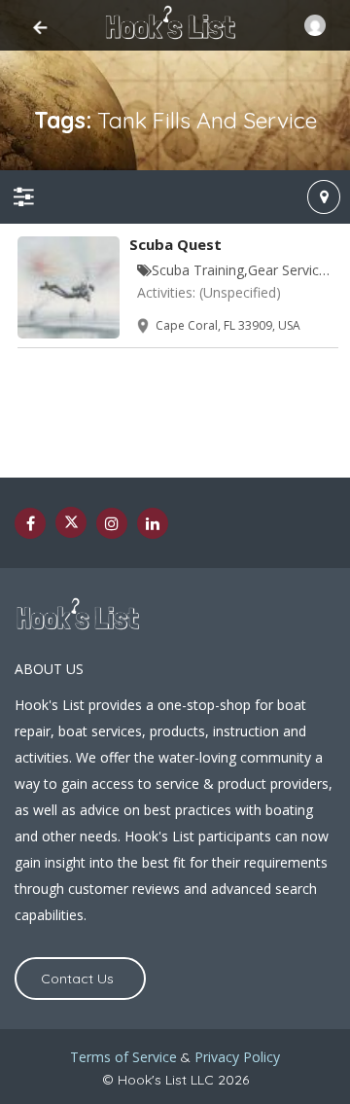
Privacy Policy (237, 1057)
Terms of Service (123, 1057)
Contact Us (77, 978)
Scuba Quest (175, 244)
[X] (71, 522)
